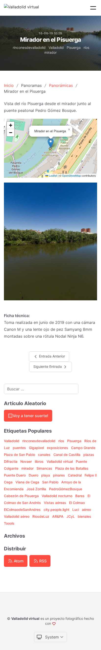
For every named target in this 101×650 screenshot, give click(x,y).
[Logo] (21, 8)
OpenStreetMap (71, 175)
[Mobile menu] (93, 8)
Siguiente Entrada (48, 366)
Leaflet (52, 175)
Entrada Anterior (51, 356)
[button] (51, 143)
